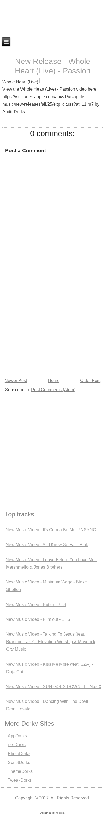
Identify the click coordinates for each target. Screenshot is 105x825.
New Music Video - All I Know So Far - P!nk (47, 544)
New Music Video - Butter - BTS (36, 604)
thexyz (60, 812)
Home (54, 380)
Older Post (90, 380)
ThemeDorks (20, 771)
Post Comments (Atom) (53, 389)
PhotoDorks (19, 753)
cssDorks (17, 744)
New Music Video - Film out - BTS (38, 619)
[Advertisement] (52, 321)
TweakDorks (20, 780)
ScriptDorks (19, 762)
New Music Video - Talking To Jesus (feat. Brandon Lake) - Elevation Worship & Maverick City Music (50, 641)
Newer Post (16, 380)
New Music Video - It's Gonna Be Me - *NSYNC (51, 529)
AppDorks (17, 736)
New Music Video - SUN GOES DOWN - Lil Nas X (54, 686)
